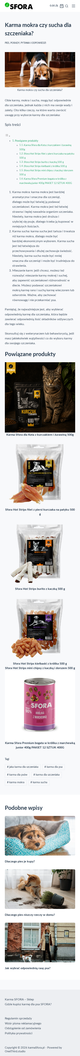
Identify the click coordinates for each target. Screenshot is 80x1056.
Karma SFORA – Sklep (19, 999)
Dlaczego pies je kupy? (20, 861)
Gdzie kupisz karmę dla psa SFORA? (28, 1004)
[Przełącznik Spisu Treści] (7, 136)
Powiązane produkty (26, 140)
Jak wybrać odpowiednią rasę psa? (27, 968)
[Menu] (73, 6)
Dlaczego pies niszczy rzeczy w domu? (30, 914)
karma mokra (15, 782)
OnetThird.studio (15, 1051)
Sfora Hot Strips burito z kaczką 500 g (44, 162)
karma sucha (39, 782)
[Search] (66, 6)
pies (7, 43)
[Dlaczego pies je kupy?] (40, 836)
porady (15, 43)
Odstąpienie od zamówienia (23, 1028)
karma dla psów (17, 775)
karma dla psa (53, 767)
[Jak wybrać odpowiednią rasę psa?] (40, 942)
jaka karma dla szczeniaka (22, 767)
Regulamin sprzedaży (18, 1018)
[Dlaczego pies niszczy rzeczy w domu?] (40, 889)
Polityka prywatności (18, 1033)
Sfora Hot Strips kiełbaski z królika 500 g (45, 166)
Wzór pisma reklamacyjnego (23, 1023)
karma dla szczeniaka (46, 775)
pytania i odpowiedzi (33, 43)
